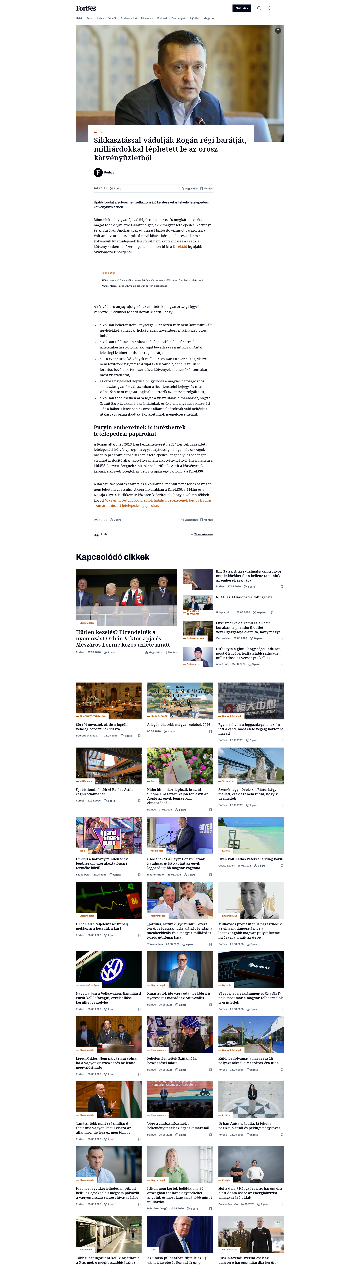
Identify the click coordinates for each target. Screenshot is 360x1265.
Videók (112, 18)
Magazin (209, 18)
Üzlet (79, 18)
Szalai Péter (83, 874)
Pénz (89, 18)
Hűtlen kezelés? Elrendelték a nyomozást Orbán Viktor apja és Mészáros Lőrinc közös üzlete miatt (152, 280)
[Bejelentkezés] (259, 8)
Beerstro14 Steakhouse (88, 735)
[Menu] (280, 8)
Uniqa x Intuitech (224, 612)
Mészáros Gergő (157, 1208)
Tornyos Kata (155, 944)
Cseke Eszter (226, 865)
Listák (100, 18)
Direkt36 (180, 246)
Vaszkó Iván (223, 638)
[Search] (270, 8)
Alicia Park (222, 664)
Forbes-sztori (129, 18)
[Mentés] (282, 586)
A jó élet (194, 18)
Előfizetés (242, 8)
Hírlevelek (147, 18)
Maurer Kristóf (155, 874)
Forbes (80, 652)
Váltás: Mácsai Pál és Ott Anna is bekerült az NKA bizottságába (134, 286)
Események (178, 18)
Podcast (162, 18)
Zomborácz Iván (228, 1204)
